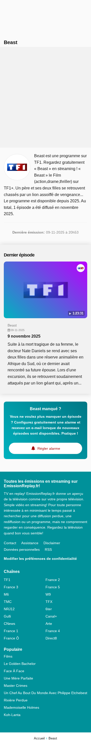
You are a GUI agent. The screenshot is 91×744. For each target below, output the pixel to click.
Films (8, 656)
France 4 (53, 631)
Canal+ (51, 616)
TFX (49, 602)
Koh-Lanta (12, 715)
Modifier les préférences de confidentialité (40, 559)
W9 (48, 594)
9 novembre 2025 (24, 336)
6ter (49, 609)
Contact (10, 543)
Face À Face (14, 671)
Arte (49, 624)
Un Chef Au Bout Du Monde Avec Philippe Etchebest (45, 693)
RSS (48, 549)
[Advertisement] (45, 97)
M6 (6, 594)
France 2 (53, 580)
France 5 (53, 587)
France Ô (11, 638)
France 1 (11, 631)
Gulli (7, 616)
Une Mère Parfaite (18, 678)
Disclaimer (51, 543)
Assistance (29, 543)
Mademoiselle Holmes (21, 707)
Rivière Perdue (16, 700)
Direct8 (51, 638)
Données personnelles (22, 549)
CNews (9, 624)
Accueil (39, 738)
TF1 (7, 580)
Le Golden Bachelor (20, 664)
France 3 (11, 587)
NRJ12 (9, 609)
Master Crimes (15, 686)
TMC (8, 602)
